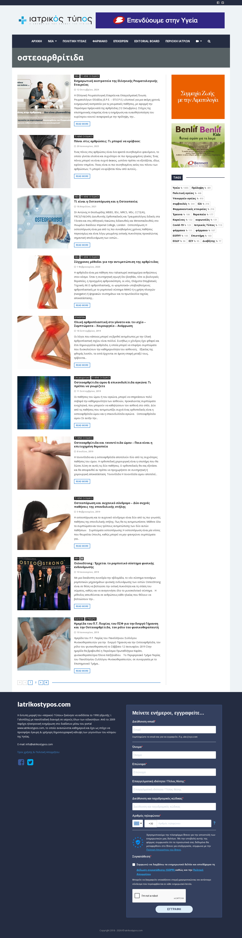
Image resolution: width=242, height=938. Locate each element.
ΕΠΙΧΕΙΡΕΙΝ (80, 317)
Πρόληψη (201, 187)
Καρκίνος (182, 219)
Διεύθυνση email (143, 721)
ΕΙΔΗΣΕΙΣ (79, 618)
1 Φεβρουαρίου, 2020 (88, 266)
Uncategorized (82, 377)
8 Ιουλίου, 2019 (85, 451)
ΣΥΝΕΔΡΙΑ (91, 618)
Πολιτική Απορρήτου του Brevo (163, 849)
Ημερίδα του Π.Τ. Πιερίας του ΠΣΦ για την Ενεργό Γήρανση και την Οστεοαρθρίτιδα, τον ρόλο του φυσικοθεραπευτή (116, 625)
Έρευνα (181, 214)
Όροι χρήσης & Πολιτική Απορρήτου (38, 752)
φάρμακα (182, 230)
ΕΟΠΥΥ (180, 235)
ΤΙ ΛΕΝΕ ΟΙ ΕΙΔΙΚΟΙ (90, 76)
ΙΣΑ (203, 203)
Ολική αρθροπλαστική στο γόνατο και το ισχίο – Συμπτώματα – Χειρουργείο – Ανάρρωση (110, 324)
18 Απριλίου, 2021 (86, 206)
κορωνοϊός (206, 219)
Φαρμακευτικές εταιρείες (193, 209)
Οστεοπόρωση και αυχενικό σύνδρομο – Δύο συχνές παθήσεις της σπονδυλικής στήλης (112, 505)
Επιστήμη (201, 235)
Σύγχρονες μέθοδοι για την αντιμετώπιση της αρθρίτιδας (116, 262)
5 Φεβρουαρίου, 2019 (88, 511)
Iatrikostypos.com (44, 704)
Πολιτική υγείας (187, 193)
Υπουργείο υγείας (188, 198)
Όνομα (137, 746)
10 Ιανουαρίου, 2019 (88, 572)
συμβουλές (183, 203)
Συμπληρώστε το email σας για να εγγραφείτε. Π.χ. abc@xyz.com (165, 737)
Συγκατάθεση (141, 856)
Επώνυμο (139, 764)
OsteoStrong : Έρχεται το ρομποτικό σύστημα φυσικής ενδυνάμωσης (114, 565)
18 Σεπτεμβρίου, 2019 (89, 330)
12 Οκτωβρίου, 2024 (88, 89)
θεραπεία (203, 214)
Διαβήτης (211, 241)
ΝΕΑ (77, 76)
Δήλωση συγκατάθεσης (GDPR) (156, 869)
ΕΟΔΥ (179, 241)
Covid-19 (182, 225)
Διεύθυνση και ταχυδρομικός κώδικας (157, 798)
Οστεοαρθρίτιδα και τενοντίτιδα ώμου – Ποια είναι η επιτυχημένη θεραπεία (113, 444)
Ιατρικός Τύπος (208, 225)
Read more (82, 123)
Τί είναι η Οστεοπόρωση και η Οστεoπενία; (106, 201)
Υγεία (180, 187)
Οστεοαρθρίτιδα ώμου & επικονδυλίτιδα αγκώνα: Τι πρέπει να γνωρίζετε (112, 384)
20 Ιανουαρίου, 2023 (88, 146)
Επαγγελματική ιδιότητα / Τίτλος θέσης (158, 781)
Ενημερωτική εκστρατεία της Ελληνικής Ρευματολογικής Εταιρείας (115, 83)
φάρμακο (205, 230)
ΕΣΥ (194, 241)
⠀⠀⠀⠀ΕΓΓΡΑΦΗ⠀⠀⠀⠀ (174, 909)
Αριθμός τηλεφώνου (146, 815)
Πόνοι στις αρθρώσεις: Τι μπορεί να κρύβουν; (107, 141)
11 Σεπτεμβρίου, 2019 (89, 391)
